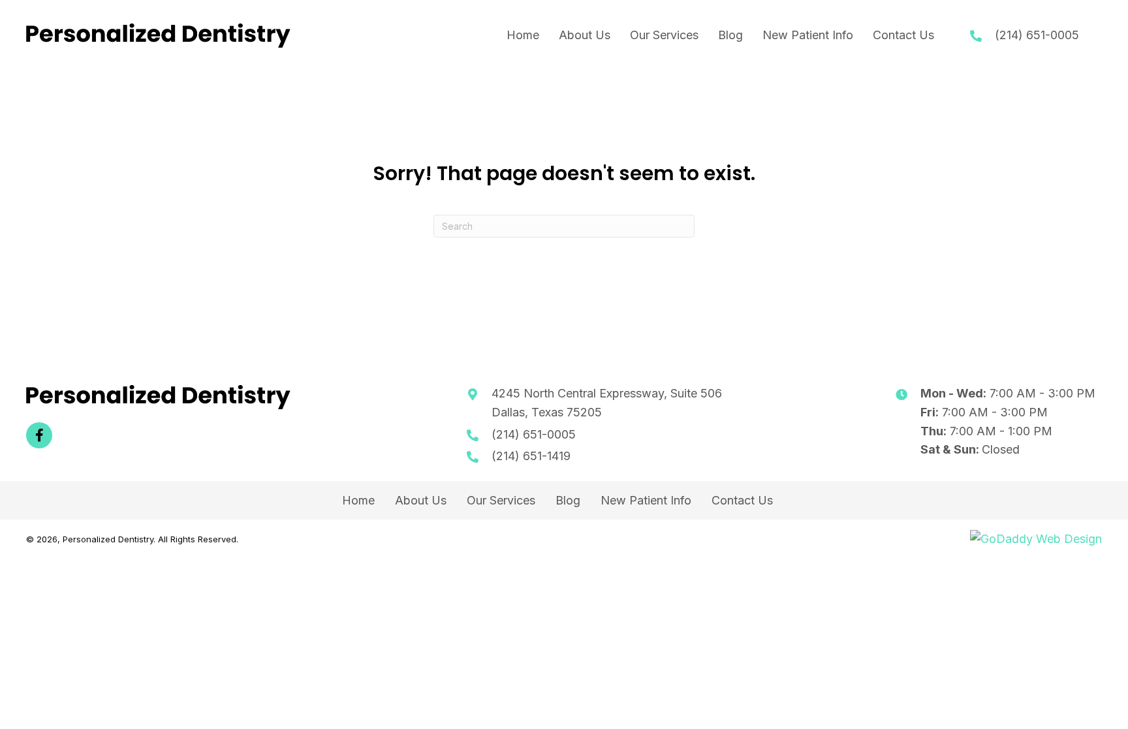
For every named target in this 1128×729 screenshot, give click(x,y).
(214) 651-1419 (531, 456)
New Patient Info (646, 500)
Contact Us (742, 500)
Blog (568, 500)
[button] (39, 435)
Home (358, 500)
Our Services (501, 500)
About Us (420, 500)
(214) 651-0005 (1037, 35)
